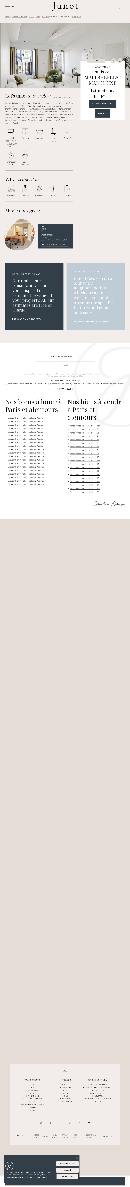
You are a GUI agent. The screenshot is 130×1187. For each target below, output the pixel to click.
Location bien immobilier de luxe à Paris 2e (25, 421)
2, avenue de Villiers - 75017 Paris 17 (54, 240)
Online (102, 113)
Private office (32, 1093)
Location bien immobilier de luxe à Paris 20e (26, 484)
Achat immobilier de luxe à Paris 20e (85, 492)
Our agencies (65, 1087)
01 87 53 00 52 (46, 237)
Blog (65, 1090)
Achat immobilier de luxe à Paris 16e (85, 478)
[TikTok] (70, 1123)
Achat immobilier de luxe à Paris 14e (85, 471)
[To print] (119, 60)
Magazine (65, 1093)
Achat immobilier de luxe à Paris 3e (84, 433)
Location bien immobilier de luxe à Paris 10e (26, 449)
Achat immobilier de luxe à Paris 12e (85, 464)
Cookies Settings (67, 1176)
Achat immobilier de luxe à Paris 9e (84, 453)
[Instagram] (41, 1123)
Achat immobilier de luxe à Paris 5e (84, 439)
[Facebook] (60, 1123)
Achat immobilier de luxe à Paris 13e (85, 467)
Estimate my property (27, 319)
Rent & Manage (32, 1090)
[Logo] (65, 6)
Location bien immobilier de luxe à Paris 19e (26, 481)
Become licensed (65, 1102)
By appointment (102, 103)
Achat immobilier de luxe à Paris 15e (85, 474)
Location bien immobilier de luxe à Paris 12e (26, 456)
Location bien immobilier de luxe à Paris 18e (26, 477)
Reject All (67, 1170)
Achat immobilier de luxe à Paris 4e (84, 436)
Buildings (32, 1102)
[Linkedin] (50, 1123)
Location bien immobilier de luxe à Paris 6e (25, 435)
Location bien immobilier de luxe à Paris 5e (25, 432)
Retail (32, 1110)
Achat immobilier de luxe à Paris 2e (84, 429)
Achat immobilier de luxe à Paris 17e (85, 481)
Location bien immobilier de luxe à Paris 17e (26, 474)
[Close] (77, 1158)
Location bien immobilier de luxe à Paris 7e (25, 439)
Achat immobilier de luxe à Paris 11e (85, 461)
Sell (32, 1085)
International (32, 1096)
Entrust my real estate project (97, 1087)
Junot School (65, 1099)
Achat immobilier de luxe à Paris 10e (85, 457)
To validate (65, 389)
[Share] (113, 60)
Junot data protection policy (70, 380)
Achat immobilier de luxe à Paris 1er (85, 426)
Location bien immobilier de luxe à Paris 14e (26, 463)
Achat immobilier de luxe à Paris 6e (84, 443)
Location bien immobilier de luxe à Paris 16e (26, 470)
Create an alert (97, 1093)
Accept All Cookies (67, 1164)
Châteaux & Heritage (32, 1099)
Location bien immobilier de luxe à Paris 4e (25, 428)
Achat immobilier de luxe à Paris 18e (85, 485)
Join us (65, 1096)
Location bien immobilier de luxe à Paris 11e (26, 453)
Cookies (45, 1136)
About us (65, 1085)
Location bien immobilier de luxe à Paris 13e (26, 460)
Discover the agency (54, 244)
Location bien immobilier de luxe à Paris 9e (25, 446)
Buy (32, 1087)
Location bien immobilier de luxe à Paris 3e (25, 425)
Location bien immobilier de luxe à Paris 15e (26, 467)
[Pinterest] (79, 1123)
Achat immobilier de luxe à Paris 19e (85, 488)
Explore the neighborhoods (92, 321)
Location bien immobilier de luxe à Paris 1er (26, 418)
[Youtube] (89, 1123)
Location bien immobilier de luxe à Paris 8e (25, 442)
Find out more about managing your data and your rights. (65, 376)
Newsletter (97, 1096)
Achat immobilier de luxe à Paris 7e (84, 446)
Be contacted (97, 1090)
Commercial (32, 1107)
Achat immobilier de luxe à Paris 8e (84, 450)
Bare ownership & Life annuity (32, 1105)
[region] (41, 1169)
